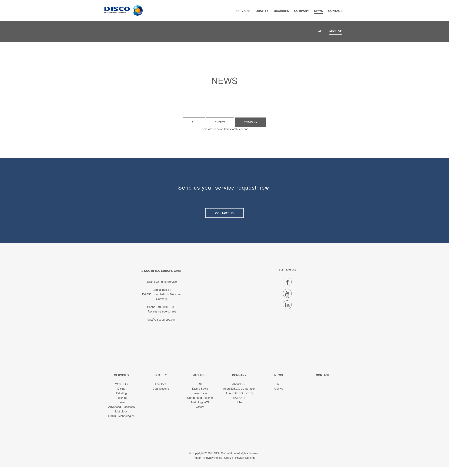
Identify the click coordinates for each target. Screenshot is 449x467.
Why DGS (121, 384)
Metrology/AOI (200, 402)
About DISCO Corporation (239, 389)
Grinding (121, 393)
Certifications (161, 389)
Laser (121, 402)
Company (301, 11)
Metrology (121, 411)
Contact (335, 11)
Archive (335, 31)
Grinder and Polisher (200, 398)
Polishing (121, 398)
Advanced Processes (121, 407)
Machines (281, 11)
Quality (262, 11)
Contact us (224, 213)
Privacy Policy (213, 458)
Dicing (121, 389)
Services (243, 11)
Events (220, 122)
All (320, 31)
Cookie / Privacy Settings (239, 458)
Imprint (198, 458)
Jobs (239, 402)
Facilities (160, 384)
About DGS (239, 384)
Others (200, 407)
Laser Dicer (200, 393)
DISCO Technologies (121, 416)
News (318, 11)
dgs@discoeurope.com (162, 319)
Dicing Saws (200, 389)
